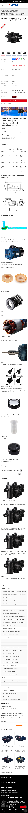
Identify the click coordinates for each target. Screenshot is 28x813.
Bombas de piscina (13, 10)
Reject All (7, 807)
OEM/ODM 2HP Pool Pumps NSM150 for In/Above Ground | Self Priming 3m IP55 (19, 65)
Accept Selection (15, 807)
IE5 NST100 (4, 576)
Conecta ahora (14, 100)
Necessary (6, 809)
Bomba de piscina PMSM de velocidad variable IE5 (13, 551)
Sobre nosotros (9, 1)
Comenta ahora (19, 725)
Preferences (18, 809)
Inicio (2, 10)
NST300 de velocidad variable (8, 500)
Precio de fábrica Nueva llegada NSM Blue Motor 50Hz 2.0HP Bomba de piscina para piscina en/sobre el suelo (20, 769)
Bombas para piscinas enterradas (9, 11)
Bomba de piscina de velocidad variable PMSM (12, 526)
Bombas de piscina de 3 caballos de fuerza (12, 717)
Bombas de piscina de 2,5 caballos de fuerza (12, 715)
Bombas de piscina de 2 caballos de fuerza (12, 713)
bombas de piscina (6, 706)
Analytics (12, 809)
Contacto (16, 1)
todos (6, 10)
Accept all (23, 807)
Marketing (25, 809)
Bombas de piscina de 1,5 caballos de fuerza (12, 711)
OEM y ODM (4, 1)
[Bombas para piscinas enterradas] (14, 97)
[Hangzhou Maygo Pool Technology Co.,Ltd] (14, 5)
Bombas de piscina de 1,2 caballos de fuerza (12, 708)
